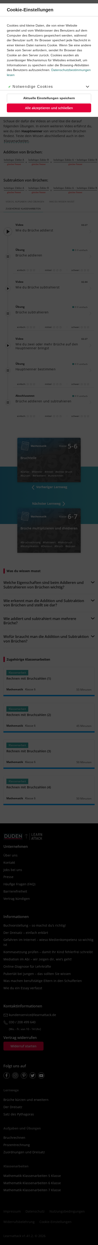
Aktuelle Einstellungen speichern (49, 98)
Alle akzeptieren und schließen (49, 108)
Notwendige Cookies (33, 87)
